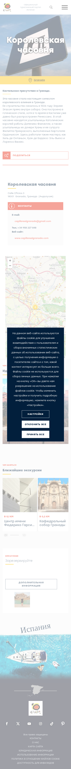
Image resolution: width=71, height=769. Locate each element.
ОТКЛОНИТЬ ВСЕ (35, 424)
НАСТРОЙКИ (35, 414)
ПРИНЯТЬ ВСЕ (35, 434)
